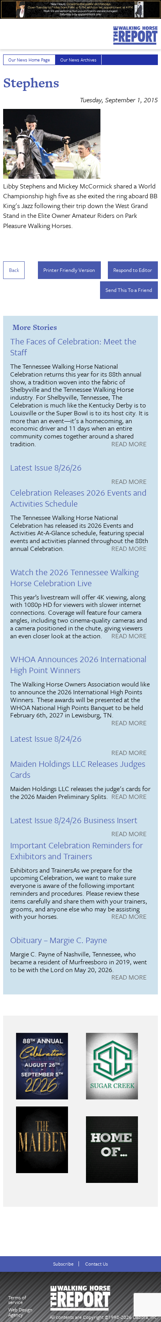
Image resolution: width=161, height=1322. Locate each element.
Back (14, 270)
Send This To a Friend (129, 290)
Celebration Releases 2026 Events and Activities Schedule (78, 497)
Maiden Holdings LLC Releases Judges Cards (77, 769)
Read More (129, 444)
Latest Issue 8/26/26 (46, 467)
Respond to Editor (132, 270)
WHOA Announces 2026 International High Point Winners (78, 664)
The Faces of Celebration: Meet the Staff (73, 346)
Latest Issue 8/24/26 (46, 738)
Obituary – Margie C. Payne (58, 940)
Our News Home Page (29, 59)
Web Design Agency (20, 1312)
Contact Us (96, 1263)
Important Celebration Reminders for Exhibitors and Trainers (76, 850)
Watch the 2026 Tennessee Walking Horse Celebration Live (74, 577)
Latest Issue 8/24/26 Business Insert (74, 820)
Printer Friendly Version (69, 270)
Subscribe (63, 1263)
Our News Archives (78, 59)
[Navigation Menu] (5, 32)
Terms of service (17, 1300)
